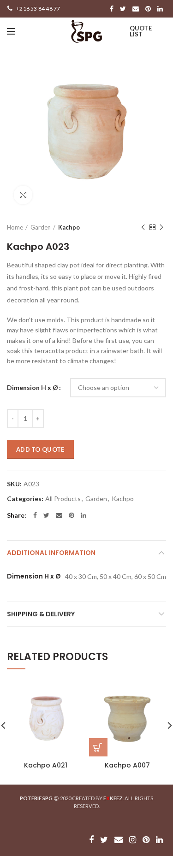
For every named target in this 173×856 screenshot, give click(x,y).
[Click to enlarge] (23, 195)
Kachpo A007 (127, 765)
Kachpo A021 (45, 765)
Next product (161, 227)
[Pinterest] (148, 9)
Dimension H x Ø (32, 387)
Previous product (143, 227)
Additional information (51, 552)
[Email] (135, 9)
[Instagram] (132, 840)
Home (15, 227)
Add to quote (40, 449)
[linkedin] (160, 9)
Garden (40, 227)
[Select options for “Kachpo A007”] (98, 747)
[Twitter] (123, 9)
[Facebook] (112, 9)
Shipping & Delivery (41, 614)
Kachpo (69, 227)
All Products (63, 498)
